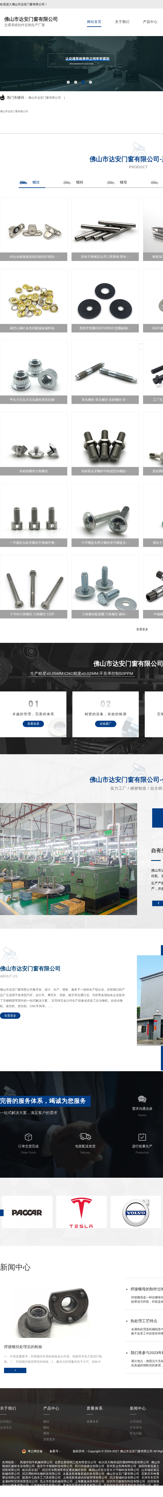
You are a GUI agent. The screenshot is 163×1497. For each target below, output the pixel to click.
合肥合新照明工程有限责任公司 (75, 1462)
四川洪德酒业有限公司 (89, 1466)
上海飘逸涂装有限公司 (89, 1481)
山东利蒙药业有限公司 (144, 1489)
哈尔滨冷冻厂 (31, 1470)
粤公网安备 (35, 1451)
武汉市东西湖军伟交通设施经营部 (64, 1470)
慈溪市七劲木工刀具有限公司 (41, 1477)
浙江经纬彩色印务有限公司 (52, 1489)
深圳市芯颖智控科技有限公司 (126, 1481)
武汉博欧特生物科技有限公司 (41, 1473)
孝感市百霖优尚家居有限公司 (82, 1485)
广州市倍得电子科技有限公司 (23, 1492)
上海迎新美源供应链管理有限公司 (85, 1477)
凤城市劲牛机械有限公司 (36, 1462)
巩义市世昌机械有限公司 (56, 1481)
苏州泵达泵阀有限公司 (121, 1466)
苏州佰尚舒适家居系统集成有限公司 (127, 1485)
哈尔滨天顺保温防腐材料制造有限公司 (123, 1462)
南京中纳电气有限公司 (60, 1492)
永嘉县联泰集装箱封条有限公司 (83, 1473)
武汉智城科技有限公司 (124, 1477)
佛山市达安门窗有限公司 (44, 97)
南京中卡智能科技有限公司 (55, 1466)
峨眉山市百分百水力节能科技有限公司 (114, 1470)
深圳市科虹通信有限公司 (111, 1489)
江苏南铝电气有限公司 (46, 1485)
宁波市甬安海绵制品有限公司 (96, 1492)
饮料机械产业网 (82, 1489)
